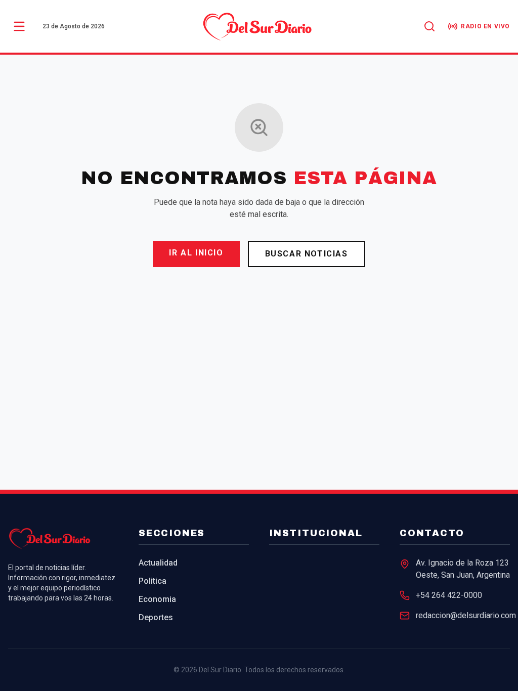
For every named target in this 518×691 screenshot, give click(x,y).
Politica (152, 581)
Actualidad (158, 563)
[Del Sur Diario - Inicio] (259, 26)
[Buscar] (429, 26)
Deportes (156, 617)
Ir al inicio (196, 252)
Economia (157, 599)
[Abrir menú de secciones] (19, 26)
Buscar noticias (306, 253)
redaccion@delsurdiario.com (466, 615)
